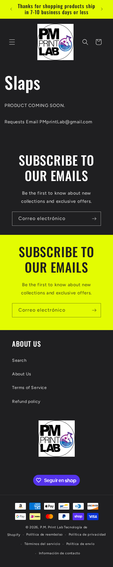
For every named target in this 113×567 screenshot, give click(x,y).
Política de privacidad (87, 534)
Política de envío (80, 544)
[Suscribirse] (94, 219)
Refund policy (26, 401)
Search (19, 360)
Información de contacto (59, 553)
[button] (12, 42)
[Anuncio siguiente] (101, 9)
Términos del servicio (42, 544)
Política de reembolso (44, 534)
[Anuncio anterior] (11, 9)
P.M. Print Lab (51, 527)
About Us (21, 374)
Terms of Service (29, 387)
